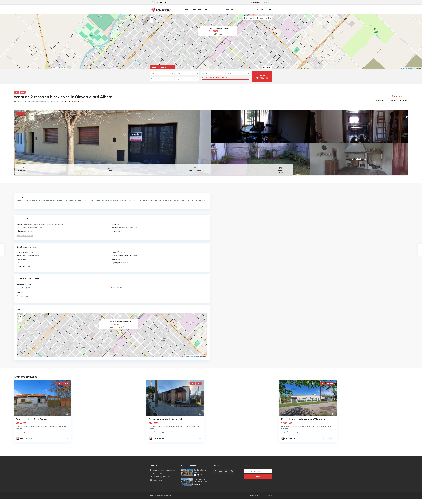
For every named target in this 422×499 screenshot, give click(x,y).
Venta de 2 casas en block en (219, 28)
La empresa (196, 9)
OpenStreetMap (410, 68)
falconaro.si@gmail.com (161, 477)
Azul (58, 102)
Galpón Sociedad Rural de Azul (72, 102)
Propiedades (210, 9)
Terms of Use (254, 495)
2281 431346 (265, 9)
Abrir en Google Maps (25, 236)
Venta (16, 92)
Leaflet (402, 68)
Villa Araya (286, 414)
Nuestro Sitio (157, 480)
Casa (23, 92)
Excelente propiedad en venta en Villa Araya (303, 419)
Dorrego (20, 414)
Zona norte (153, 414)
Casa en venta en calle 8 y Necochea (167, 419)
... (22, 429)
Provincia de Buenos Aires (128, 228)
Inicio (185, 9)
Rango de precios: (206, 77)
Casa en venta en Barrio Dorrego (32, 419)
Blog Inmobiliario (226, 9)
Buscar (258, 477)
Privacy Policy (267, 495)
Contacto (240, 9)
